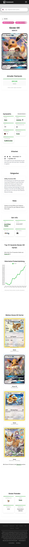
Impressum (12, 525)
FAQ (25, 525)
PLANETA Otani (8, 140)
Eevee (20, 500)
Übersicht (18, 464)
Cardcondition (11, 543)
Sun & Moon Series (21, 22)
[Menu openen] (26, 2)
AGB (17, 525)
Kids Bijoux (18, 543)
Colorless (18, 120)
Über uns (12, 528)
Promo (18, 133)
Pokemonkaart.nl (22, 540)
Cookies (21, 525)
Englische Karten (8, 22)
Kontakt (17, 528)
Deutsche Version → (22, 113)
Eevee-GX (6, 254)
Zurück (4, 19)
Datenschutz (5, 525)
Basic (5, 120)
